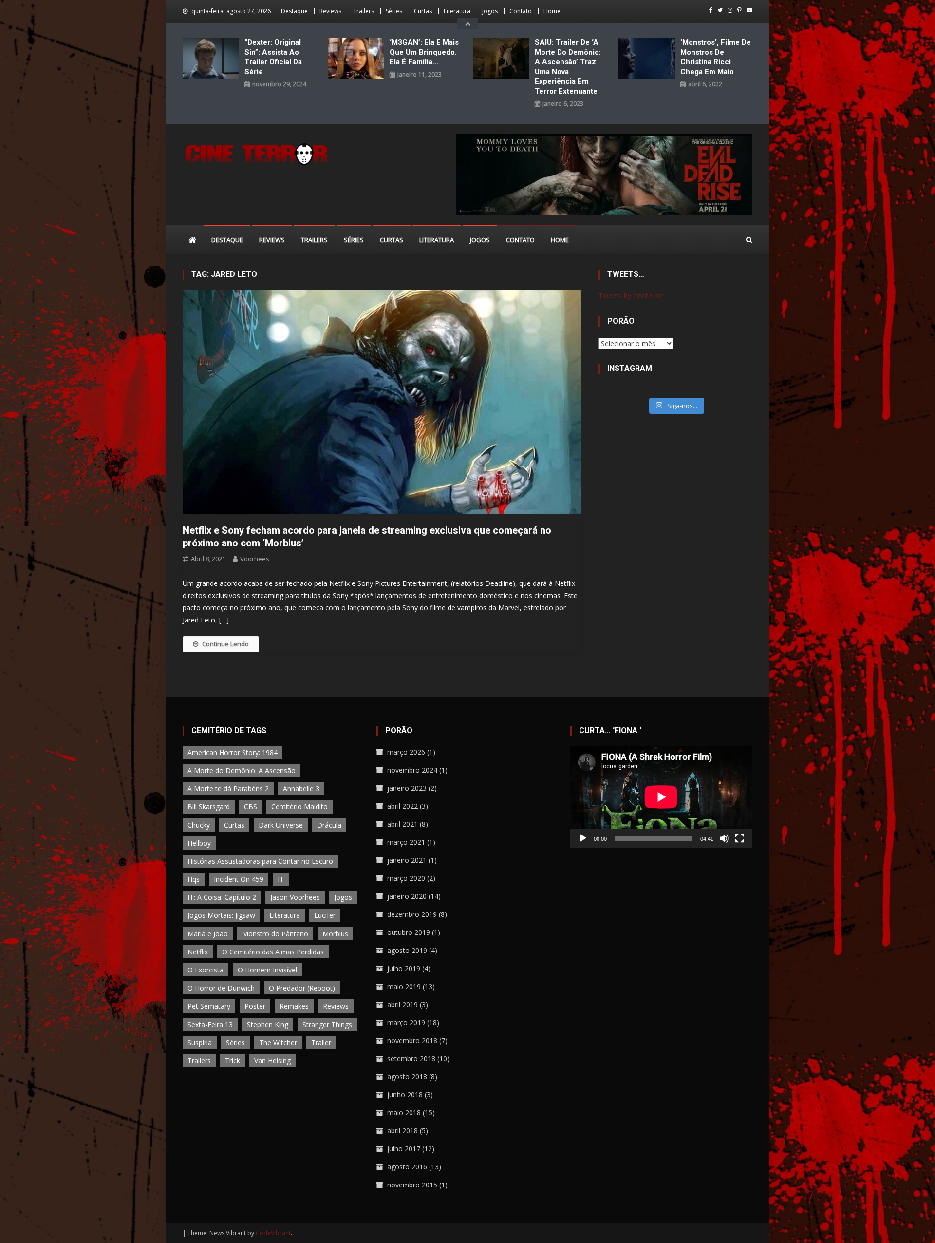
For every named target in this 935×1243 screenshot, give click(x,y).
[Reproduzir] (583, 838)
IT (281, 879)
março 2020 (406, 878)
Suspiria (199, 1042)
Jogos (490, 11)
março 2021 (406, 842)
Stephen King (267, 1024)
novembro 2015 (412, 1184)
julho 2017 (403, 1148)
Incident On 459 (238, 879)
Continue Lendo (225, 644)
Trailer (321, 1042)
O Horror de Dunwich (221, 987)
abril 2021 (402, 824)
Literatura (457, 11)
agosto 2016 (407, 1166)
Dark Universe (281, 825)
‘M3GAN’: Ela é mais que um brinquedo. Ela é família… (424, 52)
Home (552, 11)
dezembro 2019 (412, 914)
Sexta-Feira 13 (210, 1024)
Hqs (193, 879)
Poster (254, 1005)
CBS (250, 806)
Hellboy (199, 843)
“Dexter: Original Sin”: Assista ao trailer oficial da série (273, 57)
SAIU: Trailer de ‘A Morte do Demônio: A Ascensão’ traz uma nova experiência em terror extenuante (568, 67)
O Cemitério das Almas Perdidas (273, 951)
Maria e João (207, 933)
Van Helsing (272, 1060)
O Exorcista (205, 969)
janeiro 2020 (407, 896)
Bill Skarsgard (208, 806)
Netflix (197, 951)
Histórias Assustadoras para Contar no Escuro (260, 861)
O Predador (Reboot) (302, 987)
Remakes (294, 1005)
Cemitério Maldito (299, 806)
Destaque (294, 11)
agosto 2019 (407, 950)
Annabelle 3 (301, 788)
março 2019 (406, 1022)
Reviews (330, 11)
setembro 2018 (411, 1058)
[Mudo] (724, 838)
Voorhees (254, 558)
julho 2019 (403, 968)
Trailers (363, 11)
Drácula (329, 825)
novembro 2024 (412, 770)
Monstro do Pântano (275, 933)
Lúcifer (325, 915)
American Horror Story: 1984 (232, 752)
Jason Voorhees (295, 897)
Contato (520, 11)
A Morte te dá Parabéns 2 (228, 788)
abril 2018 (402, 1130)
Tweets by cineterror (631, 295)
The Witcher (278, 1042)
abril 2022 (402, 806)
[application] (661, 797)
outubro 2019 (408, 932)
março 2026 (406, 752)
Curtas (423, 11)
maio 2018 (404, 1112)
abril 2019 (402, 1004)
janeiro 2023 (407, 788)
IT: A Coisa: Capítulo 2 (221, 897)
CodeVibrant (273, 1233)
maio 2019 (404, 986)
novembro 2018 (412, 1040)
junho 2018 (405, 1094)
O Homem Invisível (267, 969)
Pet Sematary (208, 1005)
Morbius (335, 933)
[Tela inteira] (740, 838)
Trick (232, 1060)
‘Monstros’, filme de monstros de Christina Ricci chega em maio (715, 57)
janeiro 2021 (407, 860)
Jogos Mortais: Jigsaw (221, 915)
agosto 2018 (407, 1076)
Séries (394, 11)
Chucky (198, 825)
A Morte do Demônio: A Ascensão (241, 770)
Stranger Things (327, 1024)
